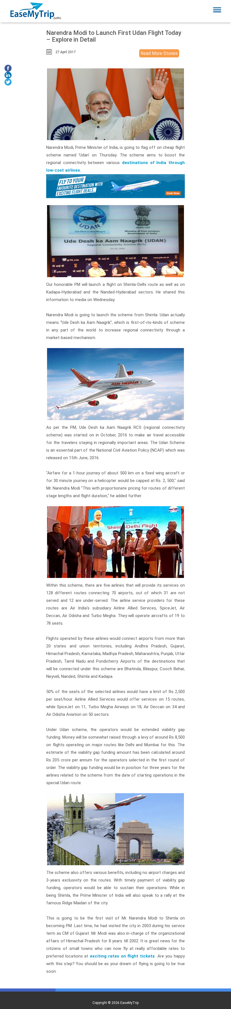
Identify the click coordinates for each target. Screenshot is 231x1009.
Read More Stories (159, 53)
